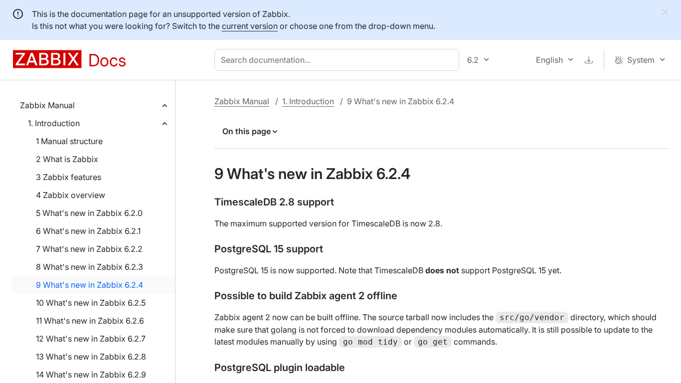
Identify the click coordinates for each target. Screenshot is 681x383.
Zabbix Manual (47, 105)
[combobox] (338, 59)
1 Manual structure (69, 141)
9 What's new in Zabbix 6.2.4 (89, 285)
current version (250, 26)
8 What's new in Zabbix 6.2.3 (89, 267)
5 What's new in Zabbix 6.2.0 (89, 213)
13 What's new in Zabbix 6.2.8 (91, 357)
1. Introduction (54, 123)
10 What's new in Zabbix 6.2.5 (91, 303)
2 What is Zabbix (67, 159)
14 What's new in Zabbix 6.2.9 (91, 375)
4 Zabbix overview (70, 195)
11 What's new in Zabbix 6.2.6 (90, 321)
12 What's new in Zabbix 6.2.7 (91, 339)
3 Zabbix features (68, 177)
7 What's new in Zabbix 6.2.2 (89, 249)
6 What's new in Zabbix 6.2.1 (88, 231)
